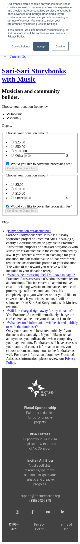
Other (19, 155)
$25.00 (20, 142)
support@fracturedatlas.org (40, 496)
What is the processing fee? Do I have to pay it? (41, 275)
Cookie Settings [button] (21, 46)
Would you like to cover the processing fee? (41, 164)
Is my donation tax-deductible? (29, 231)
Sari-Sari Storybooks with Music (34, 75)
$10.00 (20, 189)
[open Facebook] (32, 512)
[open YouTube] (47, 512)
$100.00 (21, 151)
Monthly (15, 118)
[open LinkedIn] (62, 512)
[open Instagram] (17, 512)
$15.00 (20, 193)
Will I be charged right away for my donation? (40, 311)
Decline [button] (60, 46)
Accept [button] (41, 46)
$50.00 (20, 147)
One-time (15, 114)
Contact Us (18, 57)
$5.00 (19, 184)
